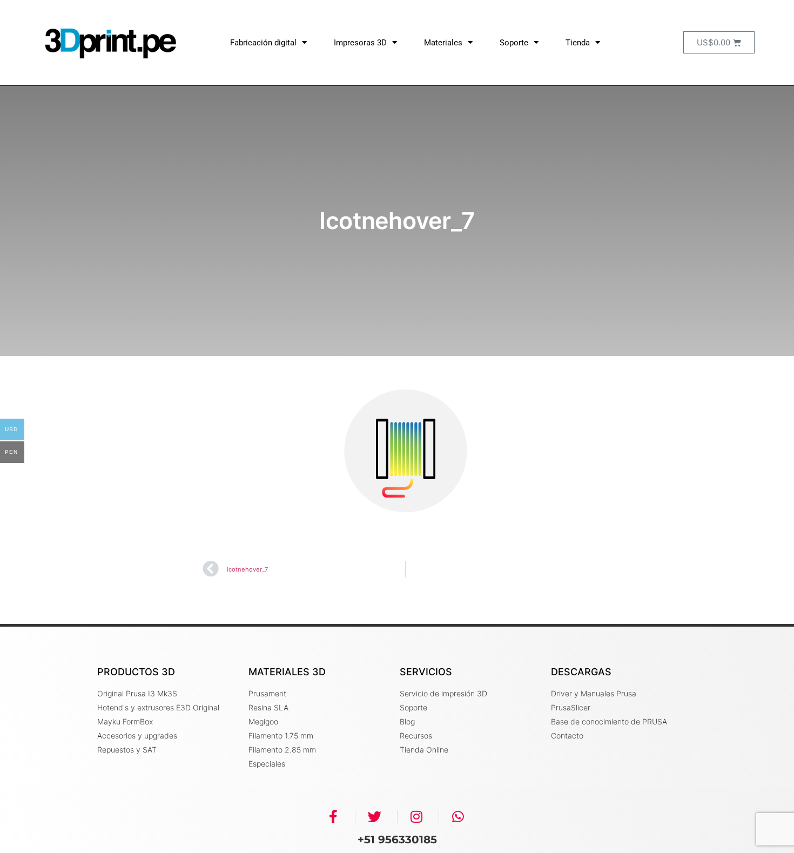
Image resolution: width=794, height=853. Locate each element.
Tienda (578, 43)
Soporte (514, 43)
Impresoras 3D (360, 43)
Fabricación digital (263, 43)
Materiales (443, 43)
